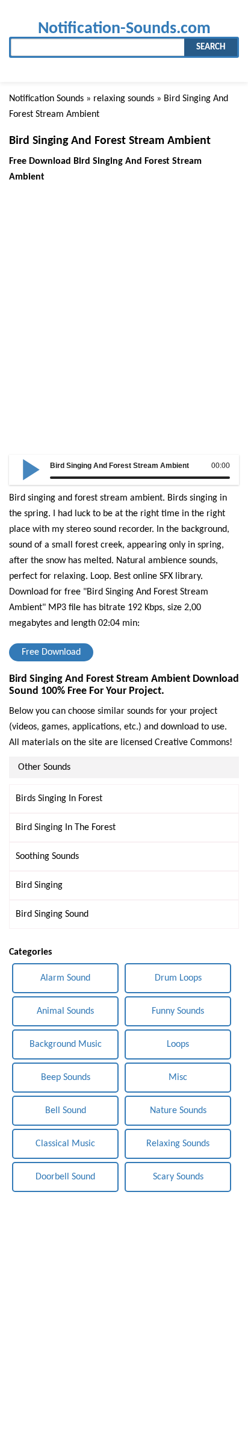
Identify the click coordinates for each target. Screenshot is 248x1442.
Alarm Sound (65, 978)
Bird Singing (39, 885)
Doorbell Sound (65, 1177)
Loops (178, 1044)
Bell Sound (65, 1111)
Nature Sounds (178, 1111)
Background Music (65, 1044)
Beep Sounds (65, 1077)
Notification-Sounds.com (124, 28)
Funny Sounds (178, 1011)
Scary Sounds (178, 1177)
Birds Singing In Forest (59, 799)
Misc (178, 1077)
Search (210, 47)
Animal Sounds (65, 1011)
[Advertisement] (124, 309)
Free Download (51, 652)
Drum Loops (178, 978)
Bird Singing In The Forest (66, 827)
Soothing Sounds (47, 856)
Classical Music (65, 1144)
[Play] (31, 468)
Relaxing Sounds (177, 1144)
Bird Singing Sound (52, 914)
